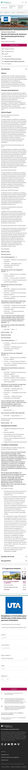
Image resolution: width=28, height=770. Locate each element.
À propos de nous (5, 754)
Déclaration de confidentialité (7, 714)
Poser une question (20, 6)
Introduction (4, 7)
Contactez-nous (4, 760)
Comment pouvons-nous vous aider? (11, 624)
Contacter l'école (14, 45)
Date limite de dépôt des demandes (12, 59)
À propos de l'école (12, 6)
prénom (3, 634)
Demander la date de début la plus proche (14, 61)
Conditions (20, 712)
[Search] (22, 2)
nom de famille (5, 645)
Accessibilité (24, 766)
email (3, 665)
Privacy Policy (23, 717)
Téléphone (4, 676)
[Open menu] (25, 2)
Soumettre (14, 689)
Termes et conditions (5, 766)
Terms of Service (6, 718)
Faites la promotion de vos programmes (10, 757)
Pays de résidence (6, 655)
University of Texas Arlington (8, 32)
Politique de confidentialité (15, 766)
